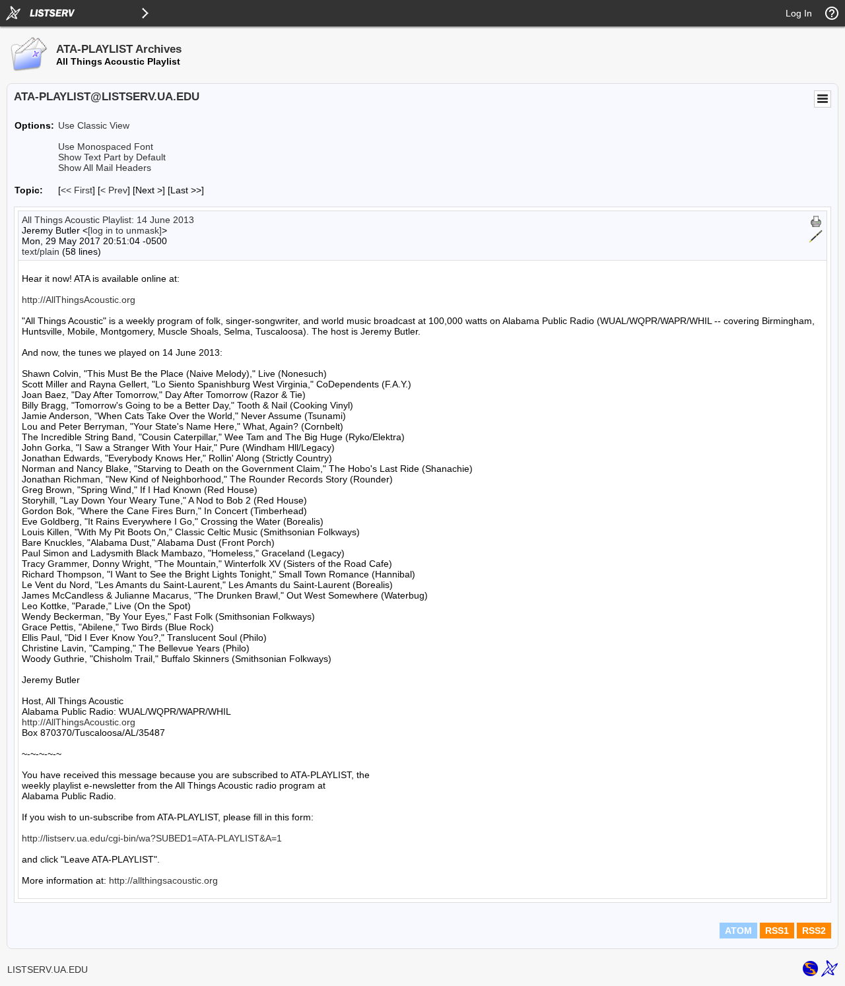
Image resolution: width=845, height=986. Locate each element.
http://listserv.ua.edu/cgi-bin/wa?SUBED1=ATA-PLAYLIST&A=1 (152, 838)
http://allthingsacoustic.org (163, 880)
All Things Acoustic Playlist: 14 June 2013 (108, 219)
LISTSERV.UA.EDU (47, 969)
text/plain (40, 251)
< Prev (113, 190)
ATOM (738, 930)
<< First (76, 190)
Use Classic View (93, 125)
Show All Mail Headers (104, 167)
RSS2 (814, 930)
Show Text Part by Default (112, 157)
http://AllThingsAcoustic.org (78, 299)
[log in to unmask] (125, 230)
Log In (799, 13)
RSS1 (777, 930)
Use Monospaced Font (105, 146)
